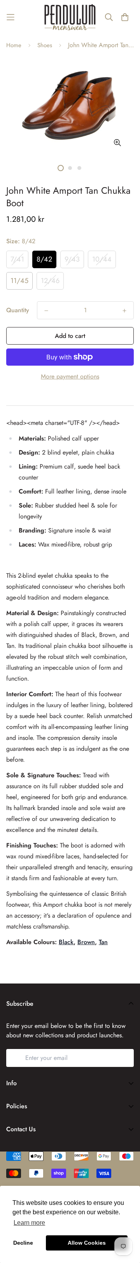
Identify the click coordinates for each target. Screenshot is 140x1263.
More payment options (70, 376)
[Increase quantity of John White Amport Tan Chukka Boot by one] (124, 311)
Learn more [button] (29, 1222)
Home (13, 45)
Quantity (17, 310)
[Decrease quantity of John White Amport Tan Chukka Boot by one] (46, 311)
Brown (86, 942)
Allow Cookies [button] (87, 1243)
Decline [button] (23, 1243)
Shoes (44, 45)
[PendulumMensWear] (70, 17)
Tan (103, 942)
